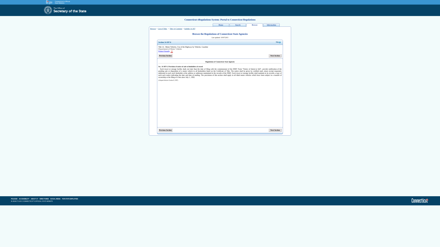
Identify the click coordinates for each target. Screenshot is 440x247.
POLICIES (14, 199)
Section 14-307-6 (164, 42)
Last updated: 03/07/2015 (220, 37)
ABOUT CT (34, 199)
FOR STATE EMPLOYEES (70, 199)
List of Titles (162, 29)
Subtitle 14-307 (189, 29)
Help (277, 42)
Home (221, 25)
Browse (254, 25)
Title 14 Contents (176, 29)
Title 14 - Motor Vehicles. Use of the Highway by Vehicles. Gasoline (183, 47)
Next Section (275, 56)
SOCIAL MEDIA (55, 199)
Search (237, 25)
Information (271, 25)
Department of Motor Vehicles (170, 49)
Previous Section (165, 56)
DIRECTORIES (44, 199)
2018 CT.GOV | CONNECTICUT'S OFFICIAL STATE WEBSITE (33, 201)
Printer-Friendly (164, 51)
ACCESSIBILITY (24, 199)
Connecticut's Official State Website (62, 2)
